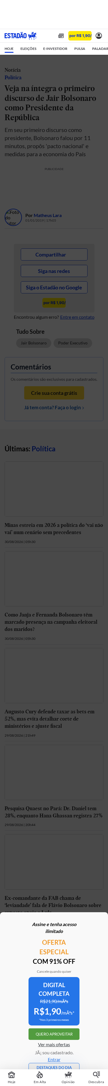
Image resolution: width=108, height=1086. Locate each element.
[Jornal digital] (61, 35)
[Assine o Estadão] (80, 36)
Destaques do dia (54, 1067)
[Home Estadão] (20, 35)
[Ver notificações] (98, 35)
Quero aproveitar (54, 1034)
